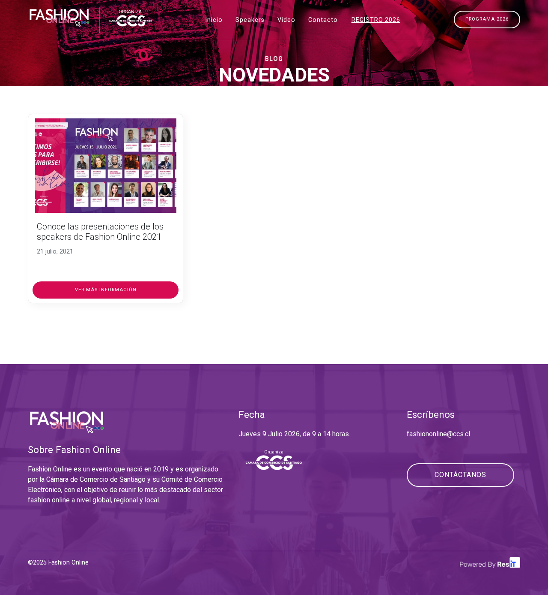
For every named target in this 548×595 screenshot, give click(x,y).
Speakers (250, 20)
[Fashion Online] (59, 17)
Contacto (323, 20)
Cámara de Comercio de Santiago (96, 479)
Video (286, 20)
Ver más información (106, 290)
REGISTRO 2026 (375, 19)
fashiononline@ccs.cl (438, 434)
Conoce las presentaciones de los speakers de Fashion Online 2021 (100, 231)
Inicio (214, 20)
